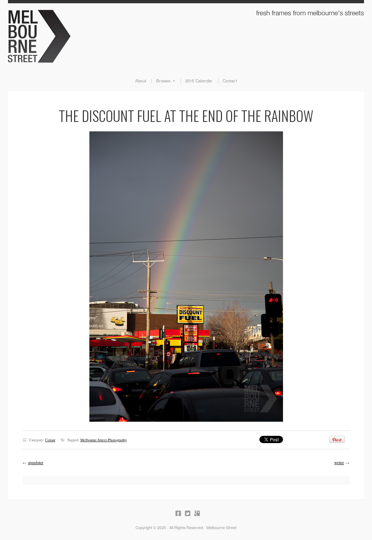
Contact (230, 80)
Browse (160, 80)
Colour (50, 439)
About (140, 80)
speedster (35, 462)
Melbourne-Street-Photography (103, 439)
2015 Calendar (199, 80)
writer (339, 462)
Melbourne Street (186, 35)
